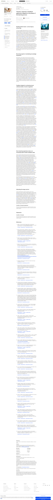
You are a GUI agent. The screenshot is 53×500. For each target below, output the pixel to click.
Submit (35, 490)
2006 (33, 106)
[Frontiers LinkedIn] (47, 485)
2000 (24, 106)
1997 (22, 61)
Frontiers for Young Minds (27, 488)
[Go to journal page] (8, 10)
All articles (16, 1)
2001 (22, 37)
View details (42, 8)
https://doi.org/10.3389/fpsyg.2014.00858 (24, 9)
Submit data (27, 1)
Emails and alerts (36, 487)
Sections (11, 3)
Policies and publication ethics (7, 488)
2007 (23, 102)
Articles (15, 3)
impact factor (6, 16)
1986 (23, 68)
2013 (35, 114)
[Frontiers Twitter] (45, 485)
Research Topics (19, 3)
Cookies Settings (43, 495)
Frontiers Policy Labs (26, 487)
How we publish (16, 490)
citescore (10, 16)
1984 (36, 97)
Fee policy (4, 491)
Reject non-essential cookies (43, 497)
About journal (28, 3)
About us (8, 1)
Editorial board (24, 3)
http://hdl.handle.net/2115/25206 (23, 341)
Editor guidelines (5, 490)
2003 (29, 78)
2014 (32, 37)
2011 (33, 170)
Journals (15, 488)
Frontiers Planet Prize (26, 490)
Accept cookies (43, 499)
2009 (33, 130)
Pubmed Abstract (19, 312)
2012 (27, 37)
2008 (17, 46)
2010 (28, 144)
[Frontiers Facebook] (43, 485)
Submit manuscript (22, 1)
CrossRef (18, 227)
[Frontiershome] (3, 1)
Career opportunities (36, 491)
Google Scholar (23, 227)
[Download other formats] (49, 15)
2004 (27, 114)
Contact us (35, 488)
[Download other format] (42, 19)
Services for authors (5, 487)
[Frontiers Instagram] (49, 485)
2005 (35, 124)
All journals (12, 1)
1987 (25, 68)
